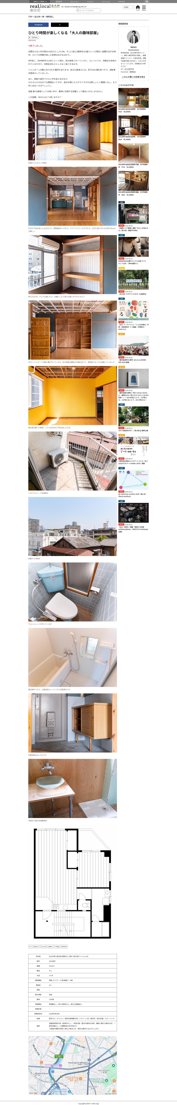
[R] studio (75, 1)
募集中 (50, 946)
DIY (30, 946)
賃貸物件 (64, 946)
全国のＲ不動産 (39, 1)
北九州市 (43, 946)
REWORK (121, 1)
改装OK (36, 946)
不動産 (57, 946)
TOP (30, 16)
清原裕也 (133, 72)
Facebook (38, 25)
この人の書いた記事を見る (133, 76)
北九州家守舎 (129, 69)
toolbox (90, 1)
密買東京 (59, 1)
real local (106, 1)
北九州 (37, 16)
